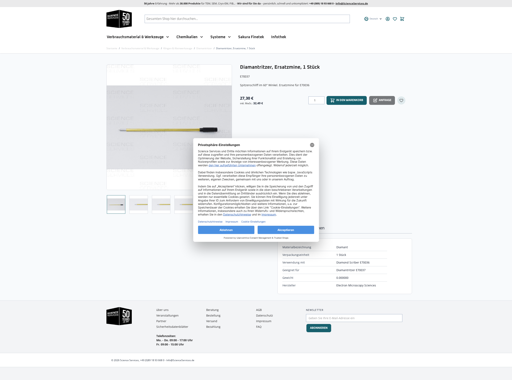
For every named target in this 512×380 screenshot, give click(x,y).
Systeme (217, 37)
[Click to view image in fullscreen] (169, 127)
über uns (162, 310)
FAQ (259, 327)
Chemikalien (187, 37)
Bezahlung (213, 327)
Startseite (111, 48)
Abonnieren (319, 328)
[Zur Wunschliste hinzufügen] (401, 100)
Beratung (212, 310)
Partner (161, 321)
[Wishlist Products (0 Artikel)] (395, 19)
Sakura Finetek (251, 37)
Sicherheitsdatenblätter (172, 327)
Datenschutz (264, 315)
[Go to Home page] (119, 19)
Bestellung (213, 315)
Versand (211, 321)
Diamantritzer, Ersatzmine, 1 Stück (235, 48)
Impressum (263, 321)
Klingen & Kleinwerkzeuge (177, 48)
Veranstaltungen (167, 315)
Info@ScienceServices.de (352, 3)
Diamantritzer (204, 48)
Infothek (278, 37)
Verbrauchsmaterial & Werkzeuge (135, 37)
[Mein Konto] (387, 19)
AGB (259, 310)
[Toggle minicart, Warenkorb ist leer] (402, 19)
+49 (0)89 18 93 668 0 (152, 360)
